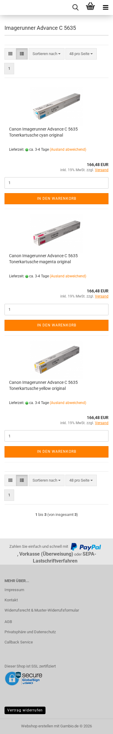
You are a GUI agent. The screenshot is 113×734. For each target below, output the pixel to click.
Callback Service (19, 642)
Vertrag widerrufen (25, 710)
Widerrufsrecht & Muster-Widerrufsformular (42, 610)
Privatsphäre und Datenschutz (30, 632)
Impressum (14, 590)
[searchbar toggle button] (75, 7)
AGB (8, 621)
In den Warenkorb (56, 198)
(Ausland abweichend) (68, 149)
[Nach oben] (96, 724)
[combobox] (46, 54)
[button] (10, 54)
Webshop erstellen (37, 726)
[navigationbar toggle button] (105, 7)
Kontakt (11, 600)
